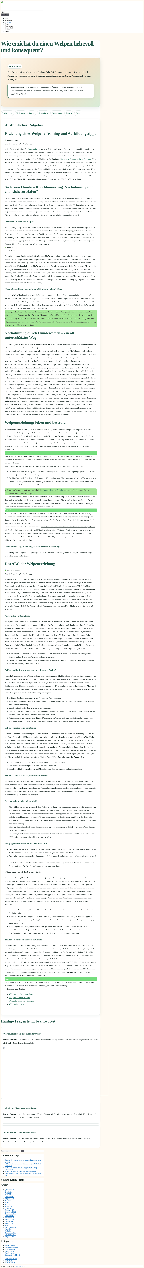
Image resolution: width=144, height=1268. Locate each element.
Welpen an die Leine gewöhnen (21, 994)
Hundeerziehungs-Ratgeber (53, 490)
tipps (6, 1257)
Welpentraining (10, 1262)
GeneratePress (19, 1266)
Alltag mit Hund (10, 1245)
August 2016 (9, 1237)
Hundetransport (10, 1253)
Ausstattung (9, 26)
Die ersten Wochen (11, 1247)
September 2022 (10, 1218)
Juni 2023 (8, 1206)
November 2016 (10, 1233)
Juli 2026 (8, 1191)
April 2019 (8, 1229)
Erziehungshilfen (10, 1249)
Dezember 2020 (10, 1227)
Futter (7, 24)
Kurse (7, 32)
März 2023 (8, 1208)
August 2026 (9, 1189)
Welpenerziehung (11, 1259)
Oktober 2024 (9, 1197)
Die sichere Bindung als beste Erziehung (76, 159)
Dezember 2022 (10, 1212)
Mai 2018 (8, 1231)
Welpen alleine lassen (17, 1004)
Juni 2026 (8, 1193)
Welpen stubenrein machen (19, 997)
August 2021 (9, 1223)
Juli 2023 (8, 1204)
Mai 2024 (8, 1202)
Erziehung (8, 22)
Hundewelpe (33, 149)
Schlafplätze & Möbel (12, 1255)
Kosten (7, 30)
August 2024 (9, 1199)
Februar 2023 (9, 1210)
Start (6, 18)
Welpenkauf (9, 20)
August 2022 (9, 1219)
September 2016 (10, 1235)
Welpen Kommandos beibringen (21, 1001)
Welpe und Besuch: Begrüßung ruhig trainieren (20, 1171)
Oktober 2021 (9, 1221)
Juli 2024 (8, 1200)
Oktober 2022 (9, 1216)
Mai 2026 (8, 1195)
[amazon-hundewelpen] (55, 1095)
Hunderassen (9, 1251)
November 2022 (10, 1214)
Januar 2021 (9, 1225)
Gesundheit (9, 28)
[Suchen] (22, 1151)
